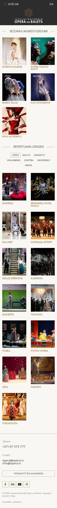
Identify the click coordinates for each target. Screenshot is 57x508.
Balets (26, 155)
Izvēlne (13, 4)
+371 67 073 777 (14, 446)
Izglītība (28, 160)
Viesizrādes (43, 160)
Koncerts (39, 155)
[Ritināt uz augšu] (50, 501)
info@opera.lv (11, 463)
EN (51, 4)
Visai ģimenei (13, 160)
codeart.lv (17, 502)
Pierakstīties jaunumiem (28, 473)
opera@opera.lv (13, 460)
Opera (15, 155)
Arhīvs (28, 165)
